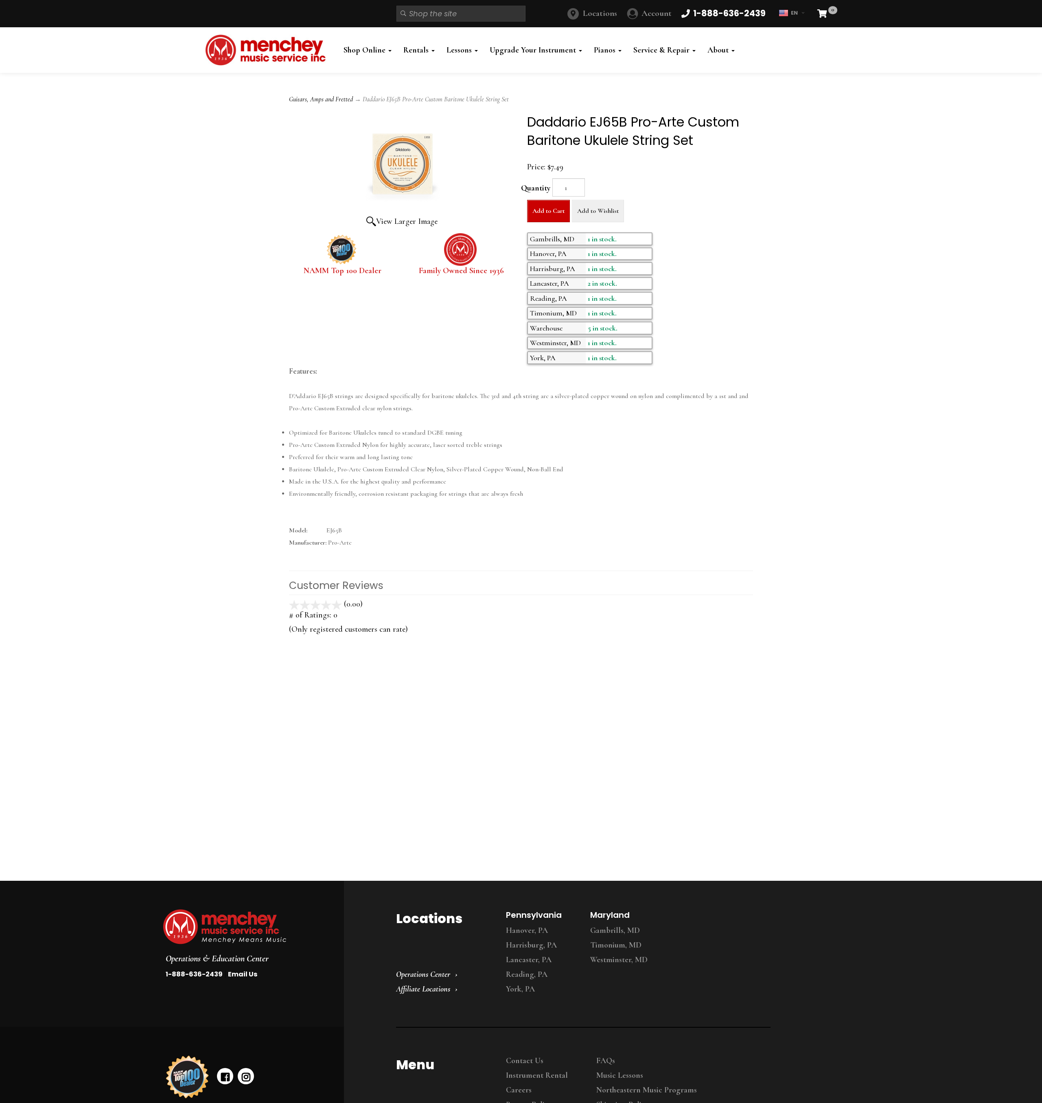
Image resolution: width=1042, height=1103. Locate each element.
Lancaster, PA (529, 960)
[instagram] (246, 1076)
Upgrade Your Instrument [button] (534, 50)
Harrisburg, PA (531, 945)
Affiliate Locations (423, 989)
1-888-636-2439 (194, 974)
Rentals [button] (417, 50)
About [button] (719, 50)
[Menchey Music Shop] (268, 50)
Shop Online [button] (365, 50)
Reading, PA (526, 974)
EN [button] (794, 13)
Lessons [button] (460, 50)
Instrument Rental (537, 1075)
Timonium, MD (615, 945)
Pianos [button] (605, 50)
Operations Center (423, 974)
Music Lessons (619, 1075)
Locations (600, 13)
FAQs (605, 1061)
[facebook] (225, 1076)
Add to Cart (548, 211)
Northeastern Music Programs (646, 1090)
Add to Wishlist (598, 211)
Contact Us (524, 1061)
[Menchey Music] (245, 926)
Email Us (242, 974)
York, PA (520, 989)
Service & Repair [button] (662, 50)
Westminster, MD (619, 960)
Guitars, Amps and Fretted (321, 99)
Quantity (535, 188)
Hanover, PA (527, 930)
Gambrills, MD (615, 930)
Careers (519, 1090)
